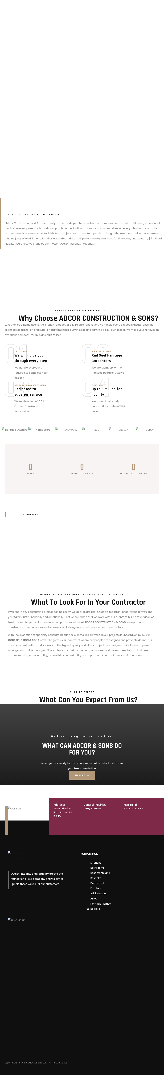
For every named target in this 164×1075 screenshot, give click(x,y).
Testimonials (28, 514)
